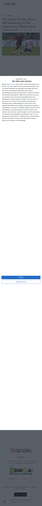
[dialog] (21, 253)
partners (12, 84)
